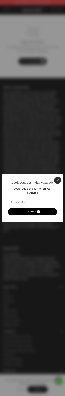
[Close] (57, 180)
